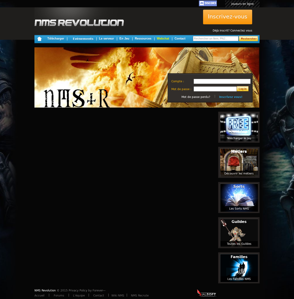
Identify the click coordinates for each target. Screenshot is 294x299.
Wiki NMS (117, 295)
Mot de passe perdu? (195, 97)
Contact (180, 38)
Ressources (143, 38)
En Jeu (124, 38)
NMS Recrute (140, 295)
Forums (59, 295)
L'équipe (79, 295)
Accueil (39, 295)
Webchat (163, 38)
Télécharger (55, 38)
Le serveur (106, 38)
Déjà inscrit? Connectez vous (232, 30)
